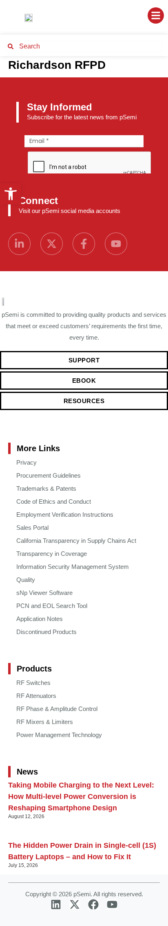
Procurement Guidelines (48, 475)
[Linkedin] (56, 904)
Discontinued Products (46, 631)
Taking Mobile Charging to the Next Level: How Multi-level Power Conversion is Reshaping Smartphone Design (81, 796)
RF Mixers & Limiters (44, 721)
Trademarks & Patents (46, 488)
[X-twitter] (51, 244)
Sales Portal (32, 527)
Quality (25, 579)
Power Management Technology (59, 734)
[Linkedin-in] (19, 244)
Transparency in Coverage (51, 553)
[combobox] (84, 46)
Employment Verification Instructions (64, 514)
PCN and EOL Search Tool (51, 605)
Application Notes (39, 618)
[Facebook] (93, 904)
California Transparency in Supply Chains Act (76, 540)
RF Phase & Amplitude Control (56, 708)
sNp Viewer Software (44, 592)
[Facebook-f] (84, 244)
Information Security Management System (72, 566)
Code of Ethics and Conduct (53, 501)
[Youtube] (116, 244)
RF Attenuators (36, 695)
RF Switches (33, 682)
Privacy (26, 462)
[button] (10, 193)
